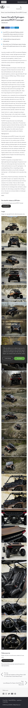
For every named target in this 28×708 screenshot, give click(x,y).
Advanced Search (19, 8)
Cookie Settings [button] (8, 358)
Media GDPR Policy (12, 700)
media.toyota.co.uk (22, 2)
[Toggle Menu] (26, 7)
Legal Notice (19, 700)
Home (2, 12)
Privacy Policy (5, 700)
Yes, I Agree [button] (19, 358)
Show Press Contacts (7, 660)
